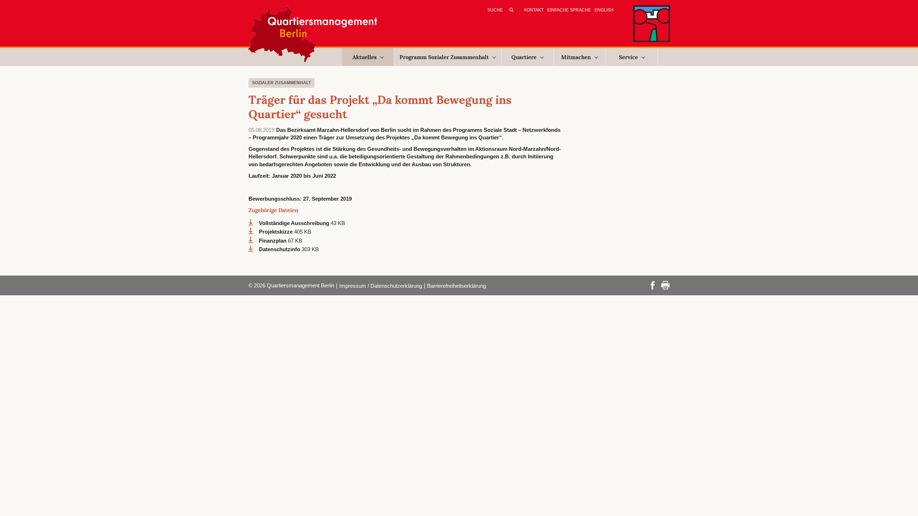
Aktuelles (364, 57)
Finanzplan (273, 241)
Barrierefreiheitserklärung (456, 286)
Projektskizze (276, 232)
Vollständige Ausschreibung (295, 223)
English (604, 10)
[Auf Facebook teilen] (652, 285)
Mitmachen (576, 57)
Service (628, 57)
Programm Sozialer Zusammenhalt (444, 57)
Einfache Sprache (569, 10)
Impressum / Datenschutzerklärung (380, 286)
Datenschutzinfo (280, 249)
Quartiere (523, 57)
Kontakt (534, 10)
